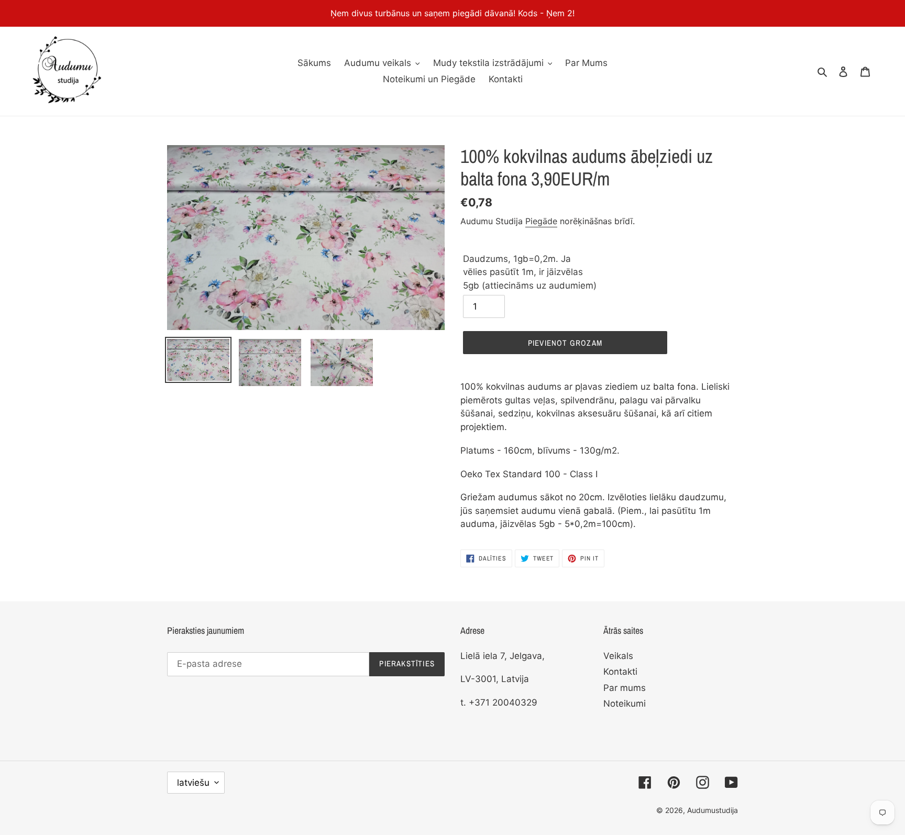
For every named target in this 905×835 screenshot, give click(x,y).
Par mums (624, 688)
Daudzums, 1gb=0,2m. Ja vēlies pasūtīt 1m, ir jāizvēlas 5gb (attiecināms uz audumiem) (530, 272)
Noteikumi (624, 703)
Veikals (618, 656)
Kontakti (620, 671)
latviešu (193, 782)
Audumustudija (712, 810)
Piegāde (541, 221)
